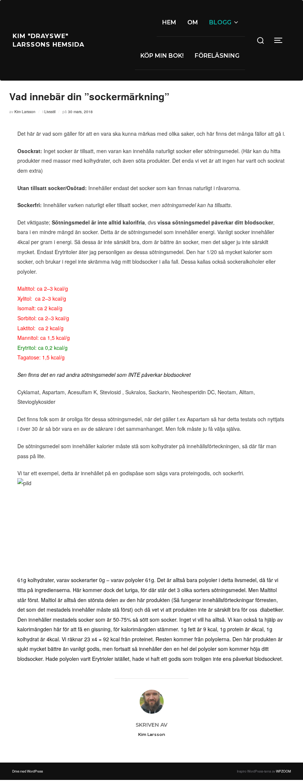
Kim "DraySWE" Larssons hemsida (48, 40)
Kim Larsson (24, 111)
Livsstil (49, 111)
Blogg (220, 22)
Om (192, 22)
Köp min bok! (162, 55)
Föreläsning (217, 55)
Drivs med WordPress (27, 771)
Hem (169, 22)
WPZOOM (283, 771)
